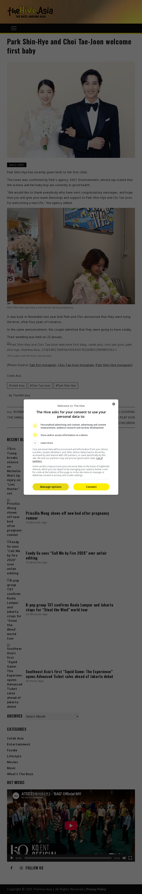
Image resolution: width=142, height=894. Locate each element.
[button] (71, 443)
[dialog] (71, 447)
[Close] (113, 404)
